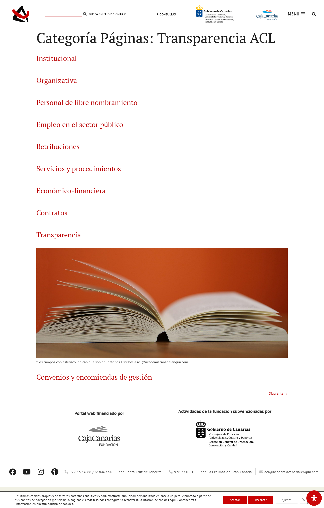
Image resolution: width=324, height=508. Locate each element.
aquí (173, 500)
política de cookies (60, 504)
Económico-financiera (71, 190)
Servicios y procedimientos (78, 168)
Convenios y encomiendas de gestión (94, 377)
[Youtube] (27, 472)
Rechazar (261, 500)
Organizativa (56, 80)
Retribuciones (58, 146)
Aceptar (235, 500)
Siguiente (278, 393)
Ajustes (286, 500)
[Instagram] (41, 472)
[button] (313, 14)
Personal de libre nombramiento (87, 102)
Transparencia (58, 234)
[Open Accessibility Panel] (314, 498)
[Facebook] (13, 472)
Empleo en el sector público (79, 124)
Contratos (51, 212)
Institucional (56, 58)
